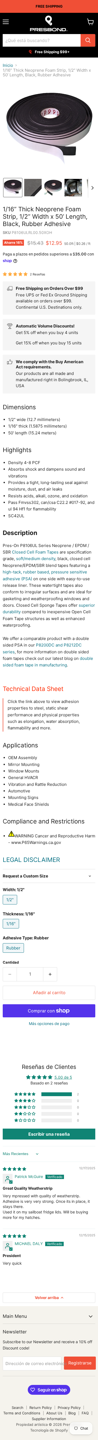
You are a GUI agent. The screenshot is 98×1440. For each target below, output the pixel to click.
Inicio (8, 65)
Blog (72, 1413)
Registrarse (79, 1363)
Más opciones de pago (49, 1023)
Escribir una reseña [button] (49, 1134)
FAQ (85, 1413)
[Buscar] (88, 40)
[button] (13, 187)
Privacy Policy (69, 1407)
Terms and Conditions (21, 1413)
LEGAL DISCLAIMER (31, 859)
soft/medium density (35, 558)
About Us (54, 1413)
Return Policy (40, 1407)
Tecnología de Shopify (49, 1430)
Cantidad (11, 962)
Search (17, 1407)
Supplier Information (49, 1419)
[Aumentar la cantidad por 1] (50, 974)
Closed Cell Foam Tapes (35, 552)
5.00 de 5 (63, 1077)
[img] (14, 1169)
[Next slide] (92, 188)
